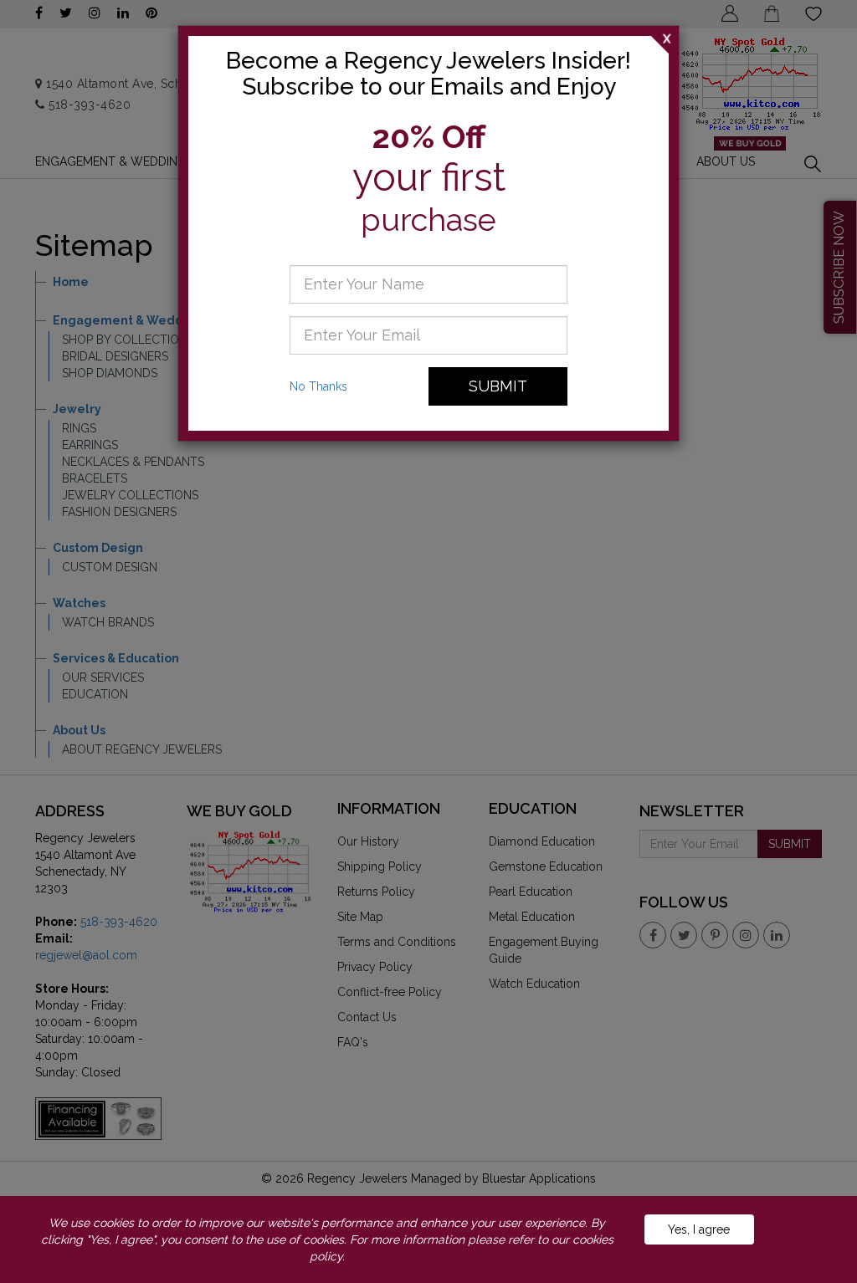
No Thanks (318, 386)
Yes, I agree (699, 1229)
